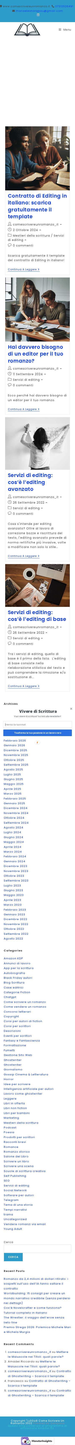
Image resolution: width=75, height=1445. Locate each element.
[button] (38, 711)
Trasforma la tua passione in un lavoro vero (37, 732)
